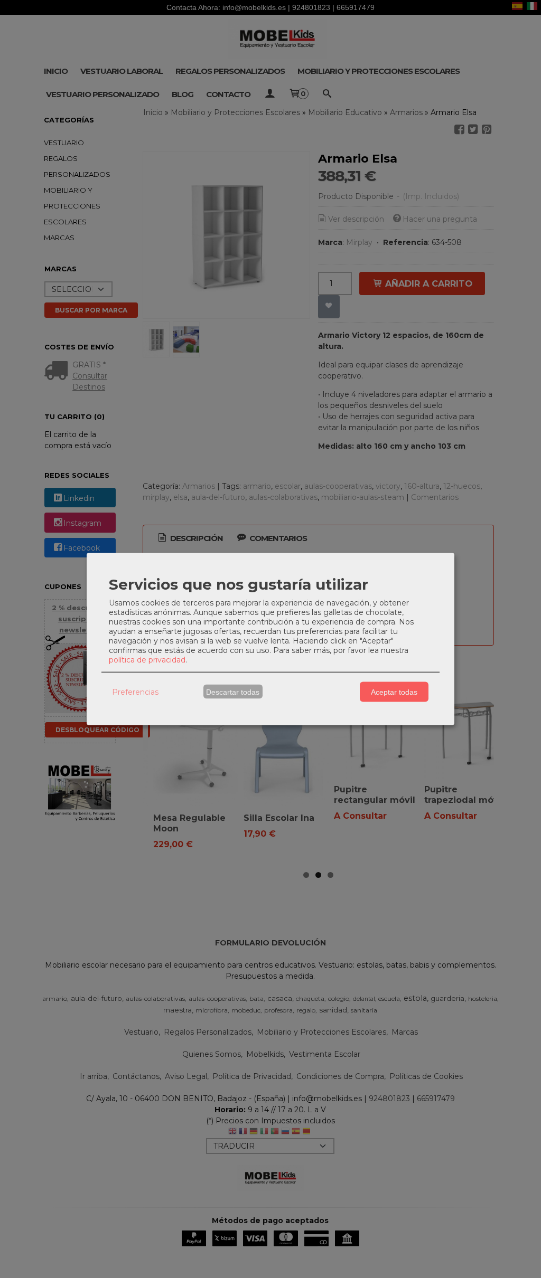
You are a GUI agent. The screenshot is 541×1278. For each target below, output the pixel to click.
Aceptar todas (394, 691)
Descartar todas (232, 691)
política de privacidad (147, 660)
